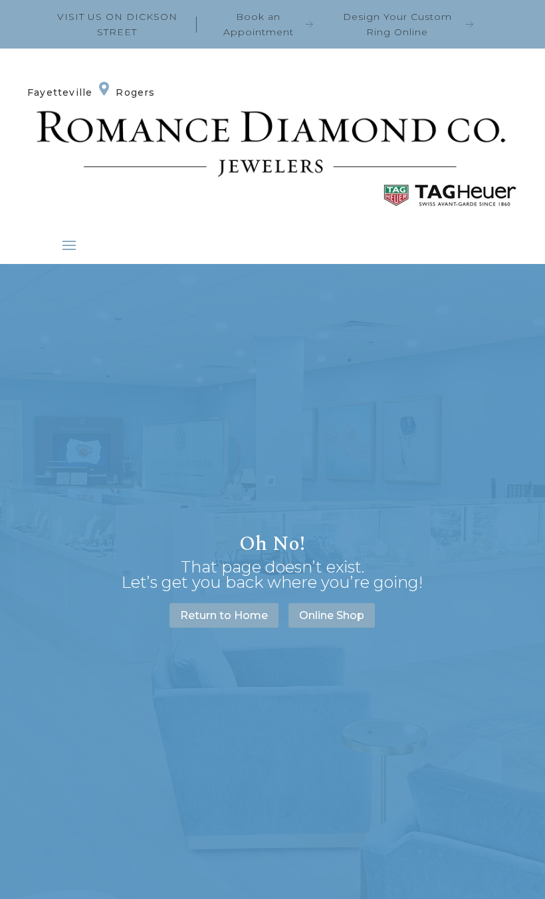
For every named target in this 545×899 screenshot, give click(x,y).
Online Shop (331, 615)
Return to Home (224, 615)
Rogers (135, 92)
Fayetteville (59, 92)
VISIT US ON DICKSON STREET (117, 24)
